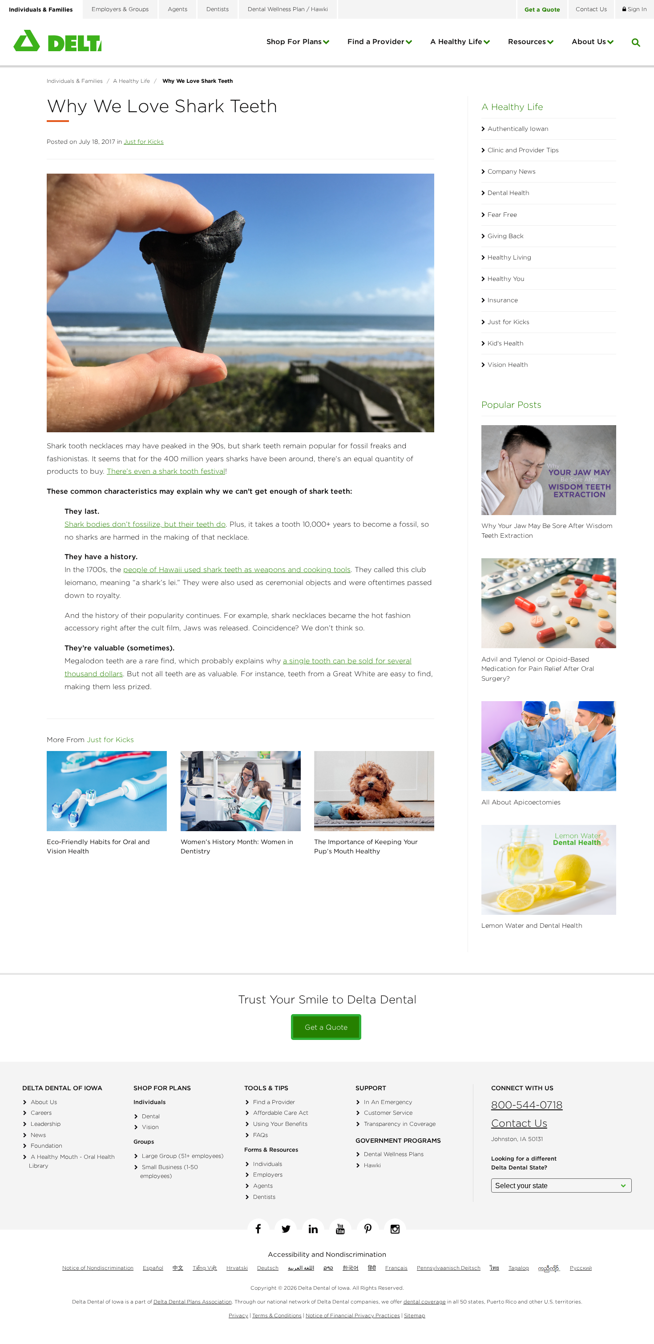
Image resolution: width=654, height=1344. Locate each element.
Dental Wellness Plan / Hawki (288, 9)
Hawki (372, 1165)
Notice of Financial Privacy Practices (353, 1315)
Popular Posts (511, 404)
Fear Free (502, 215)
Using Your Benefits (280, 1124)
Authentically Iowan (518, 129)
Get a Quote (326, 1027)
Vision (150, 1127)
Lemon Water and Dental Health (531, 926)
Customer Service (388, 1113)
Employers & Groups (120, 9)
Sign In (636, 9)
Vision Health (508, 365)
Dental (151, 1116)
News (38, 1135)
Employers (268, 1174)
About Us (44, 1102)
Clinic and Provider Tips (523, 150)
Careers (41, 1113)
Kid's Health (506, 343)
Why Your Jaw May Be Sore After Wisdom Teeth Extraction (547, 531)
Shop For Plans (294, 41)
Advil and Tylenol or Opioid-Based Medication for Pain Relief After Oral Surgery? (537, 668)
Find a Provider (375, 41)
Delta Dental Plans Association (192, 1301)
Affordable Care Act (280, 1113)
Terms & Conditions (277, 1315)
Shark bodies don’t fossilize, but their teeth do (145, 524)
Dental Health (508, 193)
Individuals (267, 1164)
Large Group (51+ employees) (183, 1156)
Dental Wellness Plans (394, 1154)
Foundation (46, 1145)
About (589, 41)
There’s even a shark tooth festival (166, 471)
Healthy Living (509, 257)
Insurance (503, 300)
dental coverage (425, 1301)
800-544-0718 (527, 1104)
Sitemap (414, 1315)
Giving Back (506, 236)
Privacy (238, 1315)
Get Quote (542, 9)
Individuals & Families (41, 9)
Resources (527, 41)
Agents (177, 9)
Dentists (217, 9)
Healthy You (506, 279)
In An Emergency (388, 1102)
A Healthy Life (456, 41)
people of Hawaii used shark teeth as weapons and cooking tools (237, 569)
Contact (591, 9)
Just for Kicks (144, 142)
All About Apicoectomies (521, 802)
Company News (512, 171)
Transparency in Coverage (400, 1124)
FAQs (260, 1135)
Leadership (46, 1124)
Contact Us (519, 1123)
